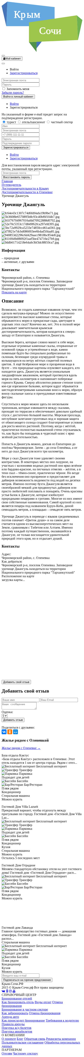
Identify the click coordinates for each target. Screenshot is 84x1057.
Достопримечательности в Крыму (25, 188)
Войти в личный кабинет (18, 96)
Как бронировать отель (18, 1002)
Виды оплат (43, 1002)
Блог (20, 1039)
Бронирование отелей (17, 998)
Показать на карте (14, 292)
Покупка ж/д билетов (16, 1028)
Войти (14, 103)
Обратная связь (34, 1039)
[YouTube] (14, 991)
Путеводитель (11, 185)
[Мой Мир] (15, 731)
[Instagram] (10, 991)
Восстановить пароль (16, 177)
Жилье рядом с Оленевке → (21, 748)
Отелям (7, 1053)
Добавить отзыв (13, 719)
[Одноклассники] (9, 731)
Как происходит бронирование (23, 1020)
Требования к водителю (62, 1020)
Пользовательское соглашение (23, 1042)
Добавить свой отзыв (16, 682)
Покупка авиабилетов (17, 1031)
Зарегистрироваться (24, 73)
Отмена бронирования (44, 1013)
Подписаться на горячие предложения (27, 979)
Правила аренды (13, 1024)
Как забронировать (15, 1013)
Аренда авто (10, 1017)
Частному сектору (25, 1053)
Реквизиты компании (61, 1039)
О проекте (9, 1039)
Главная (7, 181)
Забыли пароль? (13, 92)
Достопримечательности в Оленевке (27, 192)
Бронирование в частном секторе (25, 1009)
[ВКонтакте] (4, 731)
